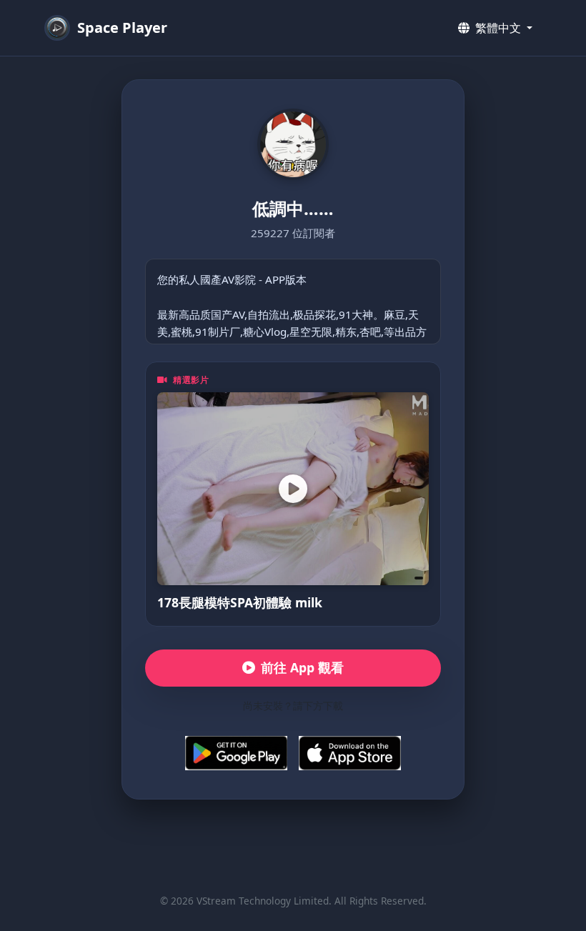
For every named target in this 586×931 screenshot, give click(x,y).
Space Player (122, 27)
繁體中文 (498, 28)
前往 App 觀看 (302, 667)
